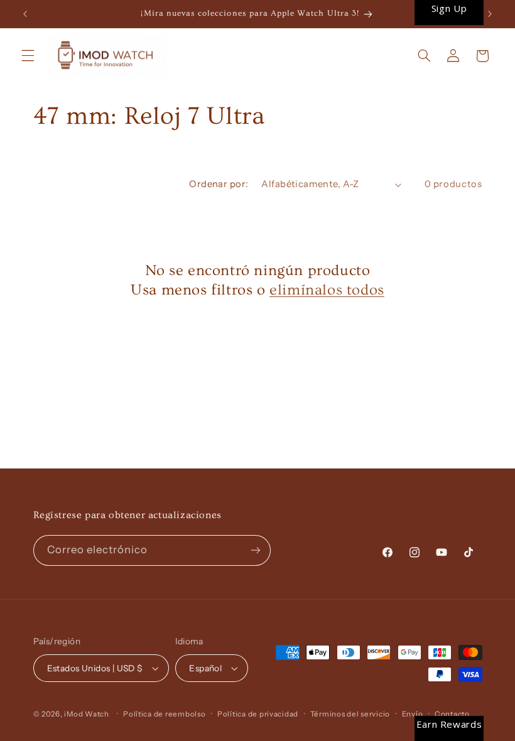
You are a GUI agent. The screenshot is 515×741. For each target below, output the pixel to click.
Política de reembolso (164, 714)
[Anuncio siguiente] (490, 14)
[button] (27, 55)
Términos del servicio (350, 714)
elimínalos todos (326, 289)
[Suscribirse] (255, 550)
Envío (412, 714)
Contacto (452, 714)
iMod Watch (86, 714)
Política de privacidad (257, 714)
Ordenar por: (218, 184)
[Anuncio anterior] (25, 14)
